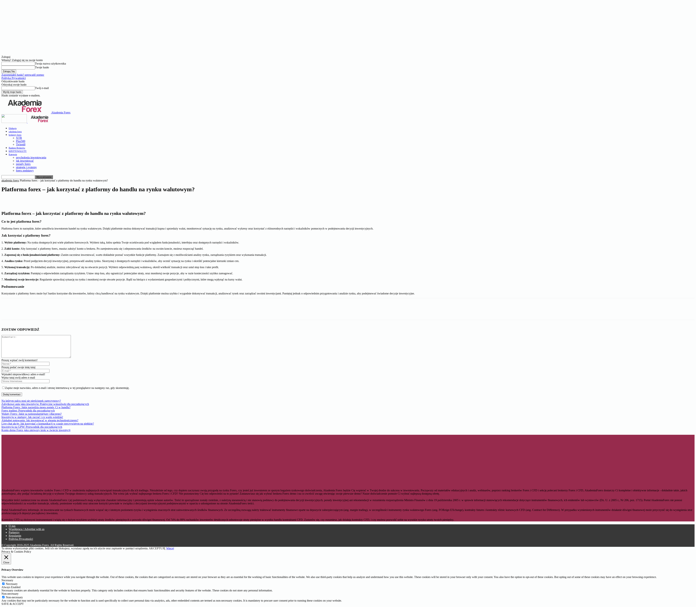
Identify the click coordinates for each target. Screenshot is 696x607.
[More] (73, 200)
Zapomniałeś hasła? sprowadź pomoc (22, 74)
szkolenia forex (15, 131)
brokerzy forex (15, 135)
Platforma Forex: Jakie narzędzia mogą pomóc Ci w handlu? (36, 407)
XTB (19, 137)
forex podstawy (25, 170)
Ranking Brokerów (17, 148)
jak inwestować (25, 160)
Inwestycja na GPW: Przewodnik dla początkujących (31, 426)
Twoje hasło (42, 67)
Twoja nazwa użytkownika (50, 63)
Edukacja (12, 128)
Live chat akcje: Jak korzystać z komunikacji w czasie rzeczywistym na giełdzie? (47, 423)
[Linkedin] (34, 200)
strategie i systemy (26, 167)
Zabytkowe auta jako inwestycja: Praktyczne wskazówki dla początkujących (45, 404)
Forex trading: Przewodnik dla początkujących (28, 410)
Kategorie (13, 154)
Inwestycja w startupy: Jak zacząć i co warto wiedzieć (32, 417)
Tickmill (20, 144)
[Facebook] (7, 200)
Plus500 (20, 141)
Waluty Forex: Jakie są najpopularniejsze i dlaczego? (31, 413)
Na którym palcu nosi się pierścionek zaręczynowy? (31, 400)
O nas (12, 525)
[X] (20, 200)
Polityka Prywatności (13, 78)
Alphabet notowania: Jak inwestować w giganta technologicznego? (39, 420)
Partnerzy (14, 532)
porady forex (23, 164)
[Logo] (14, 121)
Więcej (170, 548)
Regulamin (15, 535)
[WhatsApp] (60, 200)
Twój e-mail (42, 88)
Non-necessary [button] (9, 593)
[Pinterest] (47, 200)
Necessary (12, 583)
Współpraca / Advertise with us (26, 529)
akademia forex (10, 180)
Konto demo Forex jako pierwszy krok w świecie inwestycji (35, 430)
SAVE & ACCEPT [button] (12, 603)
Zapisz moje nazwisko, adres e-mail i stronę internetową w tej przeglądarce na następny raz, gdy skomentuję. (67, 387)
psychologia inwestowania (31, 157)
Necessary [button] (7, 580)
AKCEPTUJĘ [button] (157, 548)
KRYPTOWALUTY (18, 151)
